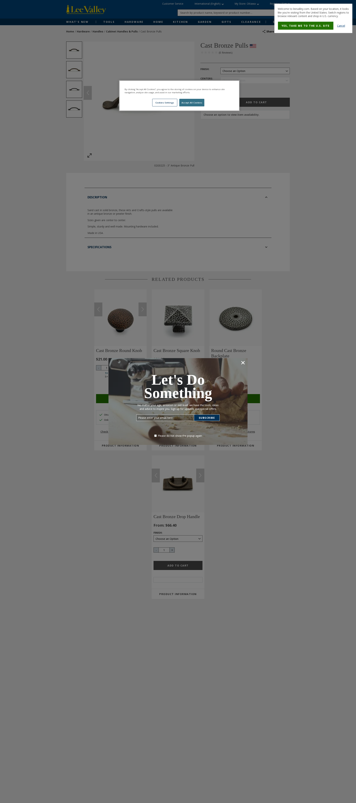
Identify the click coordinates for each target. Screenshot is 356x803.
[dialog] (313, 18)
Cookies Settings (164, 102)
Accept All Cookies (192, 102)
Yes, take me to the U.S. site (306, 25)
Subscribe (207, 417)
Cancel (341, 25)
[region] (179, 95)
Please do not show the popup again (180, 435)
